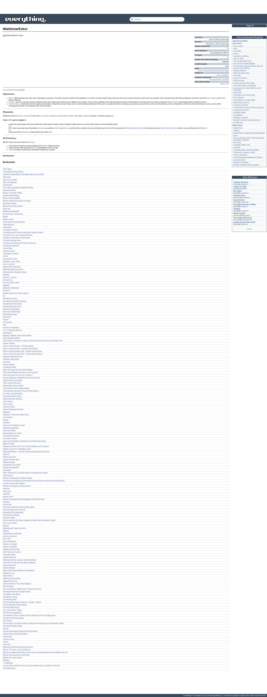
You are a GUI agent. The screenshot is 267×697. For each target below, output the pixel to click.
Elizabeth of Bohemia (11, 288)
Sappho (236, 130)
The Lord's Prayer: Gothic (12, 610)
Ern (4, 296)
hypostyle (243, 189)
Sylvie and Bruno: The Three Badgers (17, 584)
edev (218, 75)
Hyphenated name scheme (13, 386)
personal (237, 215)
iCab (208, 98)
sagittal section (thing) (11, 549)
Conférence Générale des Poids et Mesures (19, 243)
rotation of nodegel (10, 544)
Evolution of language (11, 309)
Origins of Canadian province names (17, 486)
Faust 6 (5, 320)
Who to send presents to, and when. (16, 655)
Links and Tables (9, 431)
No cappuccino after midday (244, 204)
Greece (66, 128)
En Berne (6, 291)
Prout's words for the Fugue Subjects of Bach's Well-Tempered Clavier (29, 520)
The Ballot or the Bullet (11, 594)
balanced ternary (9, 190)
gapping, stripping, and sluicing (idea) (17, 335)
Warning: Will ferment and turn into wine (18, 647)
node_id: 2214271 (240, 78)
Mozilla (222, 98)
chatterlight (7, 227)
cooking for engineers (11, 246)
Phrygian (6, 502)
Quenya (6, 526)
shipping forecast (9, 557)
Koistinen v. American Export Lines (16, 415)
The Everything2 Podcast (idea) (15, 605)
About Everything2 (240, 41)
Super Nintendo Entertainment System (247, 157)
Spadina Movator (9, 565)
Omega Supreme (239, 71)
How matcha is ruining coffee (244, 100)
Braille (5, 217)
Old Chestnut (8, 475)
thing (236, 184)
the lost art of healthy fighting (244, 64)
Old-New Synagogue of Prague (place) (17, 478)
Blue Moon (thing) (9, 203)
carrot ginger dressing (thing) (14, 222)
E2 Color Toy (8, 280)
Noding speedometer (11, 468)
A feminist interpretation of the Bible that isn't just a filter (23, 174)
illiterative (203, 128)
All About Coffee (239, 113)
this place (30, 142)
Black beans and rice (241, 103)
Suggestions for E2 (10, 581)
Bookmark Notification (11, 211)
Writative (6, 660)
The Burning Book (10, 600)
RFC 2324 (7, 539)
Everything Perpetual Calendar (14, 301)
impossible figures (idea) (12, 396)
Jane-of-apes (8, 404)
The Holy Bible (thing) (11, 607)
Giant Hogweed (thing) (11, 338)
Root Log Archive (215, 79)
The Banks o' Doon (10, 597)
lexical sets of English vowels (14, 425)
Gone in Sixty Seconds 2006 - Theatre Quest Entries (22, 354)
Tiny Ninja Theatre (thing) (12, 626)
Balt (111, 116)
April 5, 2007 (225, 84)
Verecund (6, 644)
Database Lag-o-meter (11, 262)
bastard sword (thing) (11, 196)
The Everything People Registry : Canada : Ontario (22, 602)
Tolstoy (128, 128)
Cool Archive (8, 248)
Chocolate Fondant (10, 230)
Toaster (5, 629)
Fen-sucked (7, 322)
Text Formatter (8, 586)
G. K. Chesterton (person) (12, 330)
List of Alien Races (10, 438)
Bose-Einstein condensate (13, 214)
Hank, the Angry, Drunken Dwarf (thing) (17, 370)
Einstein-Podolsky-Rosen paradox (246, 165)
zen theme (225, 79)
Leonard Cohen (239, 160)
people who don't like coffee (243, 83)
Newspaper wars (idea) (12, 465)
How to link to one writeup (12, 380)
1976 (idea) (7, 169)
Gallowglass (7, 333)
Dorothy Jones (239, 196)
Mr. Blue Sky (238, 123)
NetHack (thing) (9, 462)
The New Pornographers (12, 613)
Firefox (175, 102)
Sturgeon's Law (9, 573)
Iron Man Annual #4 (240, 105)
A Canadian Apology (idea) (13, 172)
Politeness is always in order (244, 152)
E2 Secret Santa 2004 (11, 283)
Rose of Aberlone (9, 541)
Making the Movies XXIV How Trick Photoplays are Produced (26, 446)
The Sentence (238, 98)
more (249, 229)
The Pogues (7, 621)
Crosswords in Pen (10, 259)
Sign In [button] (250, 25)
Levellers (6, 423)
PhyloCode (7, 504)
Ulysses (41, 128)
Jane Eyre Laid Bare (241, 56)
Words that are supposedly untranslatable (249, 133)
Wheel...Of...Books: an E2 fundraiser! (16, 650)
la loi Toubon (8, 417)
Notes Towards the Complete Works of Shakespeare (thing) (25, 473)
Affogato (236, 209)
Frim (4, 325)
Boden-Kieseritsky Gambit (13, 206)
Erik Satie (237, 76)
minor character (25, 116)
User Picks (237, 43)
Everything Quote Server (12, 306)
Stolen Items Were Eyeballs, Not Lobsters (18, 570)
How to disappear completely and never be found (21, 378)
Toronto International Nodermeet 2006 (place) (20, 631)
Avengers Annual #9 (241, 110)
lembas (5, 420)
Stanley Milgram (9, 568)
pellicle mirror (8, 497)
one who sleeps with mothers (14, 483)
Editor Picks (237, 125)
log (235, 189)
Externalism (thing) (10, 314)
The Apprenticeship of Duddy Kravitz (16, 592)
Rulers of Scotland (10, 547)
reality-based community (12, 534)
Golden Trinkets (9, 343)
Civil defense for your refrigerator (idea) (18, 235)
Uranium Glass (8, 639)
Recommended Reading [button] (250, 37)
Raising (6, 531)
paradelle (6, 494)
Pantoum (6, 489)
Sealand (236, 147)
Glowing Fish (247, 220)
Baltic (11, 98)
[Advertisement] (133, 7)
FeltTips (44, 146)
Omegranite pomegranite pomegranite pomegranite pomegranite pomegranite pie (34, 481)
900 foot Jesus (238, 81)
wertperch (245, 184)
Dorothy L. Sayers (9, 277)
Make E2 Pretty (8, 444)
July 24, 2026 (238, 59)
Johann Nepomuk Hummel (13, 409)
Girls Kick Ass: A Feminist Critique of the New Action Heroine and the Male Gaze (33, 341)
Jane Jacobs (8, 401)
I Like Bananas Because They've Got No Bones (21, 391)
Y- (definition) (8, 663)
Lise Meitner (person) (11, 436)
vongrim (247, 215)
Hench (235, 54)
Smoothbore (238, 115)
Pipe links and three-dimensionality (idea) (18, 507)
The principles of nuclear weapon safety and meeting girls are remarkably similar (33, 623)
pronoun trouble (9, 518)
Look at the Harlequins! (49, 116)
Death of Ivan (137, 128)
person (236, 197)
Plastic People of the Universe (14, 510)
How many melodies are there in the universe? (20, 372)
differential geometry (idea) (13, 269)
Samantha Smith (9, 555)
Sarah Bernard (166, 128)
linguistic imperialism (11, 428)
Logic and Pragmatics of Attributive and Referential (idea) (24, 441)
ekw (88, 98)
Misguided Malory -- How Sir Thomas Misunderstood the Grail (26, 452)
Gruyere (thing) (8, 365)
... (3, 166)
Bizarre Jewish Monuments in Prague (17, 201)
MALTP (33, 148)
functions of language (11, 328)
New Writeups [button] (250, 177)
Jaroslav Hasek (9, 407)
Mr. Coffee (237, 51)
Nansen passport (9, 457)
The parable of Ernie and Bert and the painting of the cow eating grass (29, 615)
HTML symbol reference (12, 383)
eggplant (6, 285)
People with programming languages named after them (23, 499)
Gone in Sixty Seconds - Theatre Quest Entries (20, 349)
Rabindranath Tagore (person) (14, 528)
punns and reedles (10, 523)
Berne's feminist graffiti (11, 198)
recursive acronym (10, 536)
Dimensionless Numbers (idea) (14, 272)
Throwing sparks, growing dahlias (246, 150)
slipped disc (238, 128)
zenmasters (225, 75)
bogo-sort (6, 209)
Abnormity (7, 177)
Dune (235, 135)
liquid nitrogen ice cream (12, 433)
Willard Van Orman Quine (12, 658)
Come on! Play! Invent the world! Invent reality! (213, 70)
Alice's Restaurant (10, 182)
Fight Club (237, 93)
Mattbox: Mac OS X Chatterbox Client (17, 449)
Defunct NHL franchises (12, 267)
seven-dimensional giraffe (13, 90)
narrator (85, 116)
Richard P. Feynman (241, 162)
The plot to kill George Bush (13, 618)
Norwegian (7, 470)
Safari (213, 98)
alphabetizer (7, 185)
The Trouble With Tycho (242, 61)
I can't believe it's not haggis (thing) (16, 388)
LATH (10, 120)
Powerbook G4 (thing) (11, 515)
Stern (175, 128)
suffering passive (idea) (12, 578)
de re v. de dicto (9, 264)
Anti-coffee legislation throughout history (18, 188)
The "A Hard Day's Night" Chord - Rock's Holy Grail (22, 589)
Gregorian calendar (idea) (13, 357)
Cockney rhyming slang (12, 240)
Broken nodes (8, 219)
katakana (6, 412)
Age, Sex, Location (10, 180)
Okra (235, 49)
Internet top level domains (12, 399)
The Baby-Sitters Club (241, 145)
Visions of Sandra (240, 155)
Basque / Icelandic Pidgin (12, 193)
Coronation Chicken (10, 254)
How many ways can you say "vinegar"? (18, 375)
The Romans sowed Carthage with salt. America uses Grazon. (248, 67)
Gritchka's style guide (11, 359)
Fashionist (7, 317)
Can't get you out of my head (244, 95)
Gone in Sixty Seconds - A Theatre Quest (18, 346)
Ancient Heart (238, 200)
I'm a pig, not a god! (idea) (12, 394)
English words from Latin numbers (16, 293)
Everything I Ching (10, 299)
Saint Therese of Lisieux (12, 552)
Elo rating (237, 142)
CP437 (5, 256)
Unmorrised (7, 637)
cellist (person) (8, 225)
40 (228, 48)
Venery (5, 642)
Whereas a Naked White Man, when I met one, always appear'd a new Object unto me (35, 652)
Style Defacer (8, 576)
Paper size (7, 491)
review (236, 220)
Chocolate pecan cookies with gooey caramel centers (23, 232)
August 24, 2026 (239, 187)
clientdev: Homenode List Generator (16, 238)
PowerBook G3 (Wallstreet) (13, 512)
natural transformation (11, 460)
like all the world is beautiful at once (246, 120)
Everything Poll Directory (12, 304)
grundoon (6, 362)
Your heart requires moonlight (244, 86)
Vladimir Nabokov (67, 116)
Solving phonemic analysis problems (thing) (19, 560)
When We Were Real (241, 73)
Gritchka (12, 150)
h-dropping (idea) (9, 367)
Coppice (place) (9, 251)
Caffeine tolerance (240, 182)
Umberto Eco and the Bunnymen (15, 634)
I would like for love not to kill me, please (248, 108)
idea (235, 206)
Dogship (6, 275)
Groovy (11, 102)
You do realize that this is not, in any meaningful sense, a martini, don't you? (31, 666)
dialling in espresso (240, 118)
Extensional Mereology (11, 312)
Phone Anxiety (239, 213)
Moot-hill (6, 454)
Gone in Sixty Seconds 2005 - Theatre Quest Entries (22, 351)
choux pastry (238, 46)
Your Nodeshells (9, 668)
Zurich (57, 128)
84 (228, 57)
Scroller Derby (14, 104)
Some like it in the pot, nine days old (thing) (19, 563)
